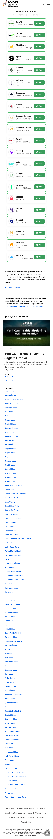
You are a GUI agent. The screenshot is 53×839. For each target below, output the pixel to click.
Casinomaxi (9, 526)
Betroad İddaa (10, 461)
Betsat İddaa (10, 469)
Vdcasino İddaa (11, 768)
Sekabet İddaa (10, 727)
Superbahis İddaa (12, 740)
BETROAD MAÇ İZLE (13, 288)
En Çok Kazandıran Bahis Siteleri (18, 539)
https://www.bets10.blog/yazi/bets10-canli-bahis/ (24, 306)
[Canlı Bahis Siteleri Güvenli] (13, 3)
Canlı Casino (10, 502)
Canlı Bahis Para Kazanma (15, 494)
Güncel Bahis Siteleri (13, 572)
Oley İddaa (9, 674)
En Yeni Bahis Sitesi (13, 551)
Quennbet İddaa (11, 703)
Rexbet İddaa (10, 723)
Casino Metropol (11, 514)
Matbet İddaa (10, 649)
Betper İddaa (10, 457)
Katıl (40, 23)
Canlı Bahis (9, 349)
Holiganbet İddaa (11, 588)
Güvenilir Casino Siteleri (14, 580)
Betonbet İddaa (11, 444)
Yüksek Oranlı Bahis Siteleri (16, 797)
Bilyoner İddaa (10, 477)
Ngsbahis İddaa (11, 670)
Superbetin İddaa (12, 744)
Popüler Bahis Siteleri (13, 694)
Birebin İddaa (10, 481)
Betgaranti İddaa (11, 428)
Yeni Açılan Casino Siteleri (15, 776)
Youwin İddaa (10, 793)
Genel (7, 559)
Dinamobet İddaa (12, 531)
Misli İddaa (9, 658)
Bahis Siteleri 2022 (12, 403)
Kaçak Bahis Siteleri (13, 633)
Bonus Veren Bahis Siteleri (15, 485)
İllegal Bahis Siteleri (12, 604)
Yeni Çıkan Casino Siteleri (15, 785)
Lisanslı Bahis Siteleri (13, 641)
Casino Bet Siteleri (12, 510)
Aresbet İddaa (10, 395)
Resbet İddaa (10, 707)
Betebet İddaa (10, 424)
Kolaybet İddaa (11, 637)
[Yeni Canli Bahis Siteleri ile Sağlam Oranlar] (26, 333)
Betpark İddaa (10, 449)
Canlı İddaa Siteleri (12, 506)
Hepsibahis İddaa (12, 584)
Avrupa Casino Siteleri (14, 399)
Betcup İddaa (10, 420)
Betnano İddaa (10, 440)
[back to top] (47, 833)
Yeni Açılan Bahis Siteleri (14, 772)
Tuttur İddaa (9, 760)
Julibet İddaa (10, 629)
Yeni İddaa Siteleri (12, 789)
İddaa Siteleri (10, 600)
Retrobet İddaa (11, 719)
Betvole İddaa (10, 473)
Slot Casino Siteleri (12, 731)
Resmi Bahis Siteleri (13, 711)
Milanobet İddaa (11, 653)
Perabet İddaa (10, 686)
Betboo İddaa (10, 416)
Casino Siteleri (10, 522)
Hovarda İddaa (11, 592)
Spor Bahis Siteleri (12, 735)
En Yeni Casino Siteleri (14, 555)
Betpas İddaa (10, 453)
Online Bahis (10, 678)
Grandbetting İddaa (12, 567)
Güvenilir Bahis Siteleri (14, 576)
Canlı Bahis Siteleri (12, 498)
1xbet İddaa (9, 391)
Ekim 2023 (9, 377)
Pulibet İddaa (10, 699)
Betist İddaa (9, 432)
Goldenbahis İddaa (12, 563)
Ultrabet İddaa (10, 764)
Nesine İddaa (10, 666)
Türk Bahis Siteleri (12, 756)
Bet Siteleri (9, 412)
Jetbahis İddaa (10, 621)
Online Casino (10, 682)
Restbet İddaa (10, 715)
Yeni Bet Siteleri (11, 781)
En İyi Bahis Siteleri (12, 547)
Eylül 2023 (9, 381)
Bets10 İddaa (10, 465)
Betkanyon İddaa (11, 436)
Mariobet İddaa (11, 645)
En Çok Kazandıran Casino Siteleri (19, 543)
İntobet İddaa (10, 617)
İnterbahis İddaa (11, 613)
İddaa (7, 596)
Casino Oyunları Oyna (14, 518)
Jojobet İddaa (10, 625)
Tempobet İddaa (11, 752)
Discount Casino (11, 535)
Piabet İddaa (10, 690)
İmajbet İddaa (10, 608)
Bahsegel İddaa (11, 408)
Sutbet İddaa (10, 748)
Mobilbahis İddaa (11, 662)
